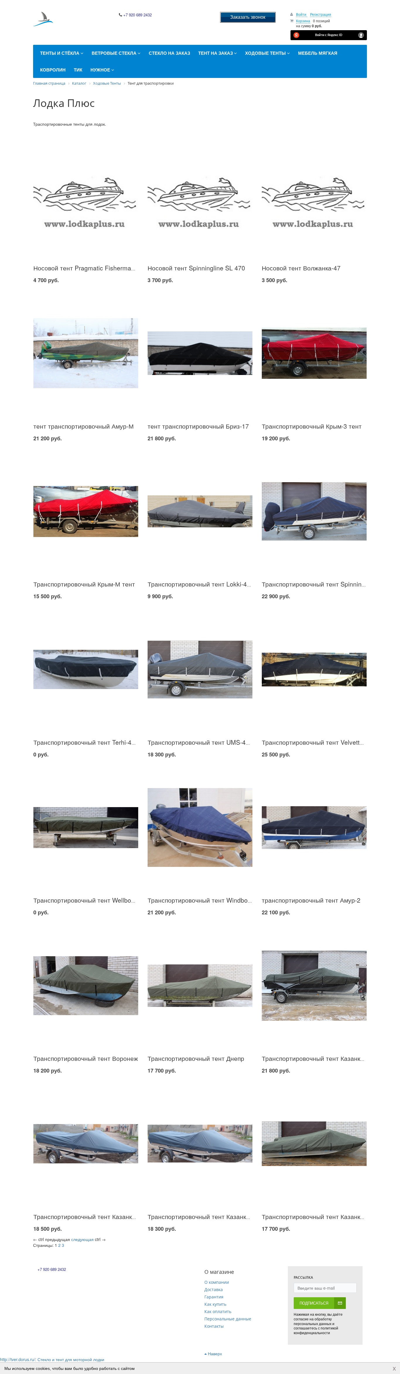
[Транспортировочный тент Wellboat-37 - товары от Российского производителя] (85, 827)
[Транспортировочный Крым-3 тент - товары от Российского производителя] (314, 353)
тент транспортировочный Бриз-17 (198, 426)
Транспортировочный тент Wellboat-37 (89, 900)
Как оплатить (217, 1311)
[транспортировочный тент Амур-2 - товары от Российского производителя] (314, 827)
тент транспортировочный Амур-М (83, 426)
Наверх (214, 1353)
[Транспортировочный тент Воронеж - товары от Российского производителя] (85, 985)
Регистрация (320, 14)
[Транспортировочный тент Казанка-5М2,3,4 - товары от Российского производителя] (314, 1143)
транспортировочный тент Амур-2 (311, 900)
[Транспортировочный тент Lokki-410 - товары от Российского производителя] (200, 511)
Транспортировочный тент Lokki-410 (201, 583)
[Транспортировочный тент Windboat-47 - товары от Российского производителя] (200, 827)
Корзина (303, 20)
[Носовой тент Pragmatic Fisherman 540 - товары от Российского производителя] (85, 195)
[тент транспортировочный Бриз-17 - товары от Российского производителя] (200, 353)
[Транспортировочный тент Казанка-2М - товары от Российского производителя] (314, 985)
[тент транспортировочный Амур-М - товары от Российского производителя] (85, 353)
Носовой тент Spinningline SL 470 (196, 267)
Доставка (213, 1289)
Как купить (215, 1304)
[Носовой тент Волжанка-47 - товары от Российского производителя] (314, 195)
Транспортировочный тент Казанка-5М (204, 1216)
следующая (82, 1239)
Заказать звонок (247, 16)
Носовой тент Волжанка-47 (301, 267)
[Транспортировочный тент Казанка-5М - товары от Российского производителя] (200, 1143)
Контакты (214, 1326)
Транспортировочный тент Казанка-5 (87, 1216)
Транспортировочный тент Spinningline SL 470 (329, 583)
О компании (216, 1282)
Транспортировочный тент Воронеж (85, 1058)
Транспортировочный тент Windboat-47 (205, 900)
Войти (301, 14)
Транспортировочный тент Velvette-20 (317, 742)
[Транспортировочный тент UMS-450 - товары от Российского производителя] (200, 669)
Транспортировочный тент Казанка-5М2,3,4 (325, 1216)
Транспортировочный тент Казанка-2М (318, 1058)
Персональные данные (227, 1319)
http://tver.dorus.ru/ (17, 1359)
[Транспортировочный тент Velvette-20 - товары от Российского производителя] (314, 669)
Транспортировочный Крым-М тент (84, 583)
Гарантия (213, 1297)
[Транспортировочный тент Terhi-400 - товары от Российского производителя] (85, 669)
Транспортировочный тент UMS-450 (200, 742)
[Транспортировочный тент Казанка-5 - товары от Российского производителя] (85, 1143)
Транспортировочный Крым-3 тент (312, 426)
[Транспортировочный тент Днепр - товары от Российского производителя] (200, 985)
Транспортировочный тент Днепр (196, 1058)
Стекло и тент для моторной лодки (70, 1359)
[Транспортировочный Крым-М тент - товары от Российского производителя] (85, 511)
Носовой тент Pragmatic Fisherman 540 (90, 267)
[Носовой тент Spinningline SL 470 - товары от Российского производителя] (200, 195)
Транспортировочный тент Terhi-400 (86, 742)
